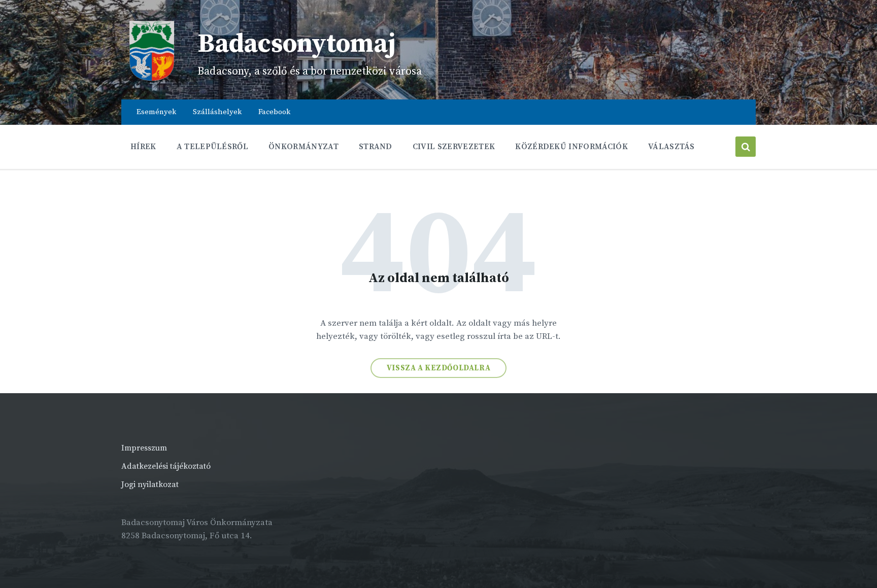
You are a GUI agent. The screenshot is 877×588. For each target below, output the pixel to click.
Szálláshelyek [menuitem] (217, 112)
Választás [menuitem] (671, 147)
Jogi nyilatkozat (150, 484)
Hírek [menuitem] (143, 147)
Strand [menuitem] (375, 147)
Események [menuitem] (156, 112)
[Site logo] (151, 78)
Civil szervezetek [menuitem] (454, 147)
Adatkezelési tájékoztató (166, 466)
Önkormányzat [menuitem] (303, 147)
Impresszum (144, 448)
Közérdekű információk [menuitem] (571, 147)
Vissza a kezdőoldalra (439, 368)
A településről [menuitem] (212, 147)
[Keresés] (745, 146)
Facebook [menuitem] (274, 112)
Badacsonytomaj (296, 44)
